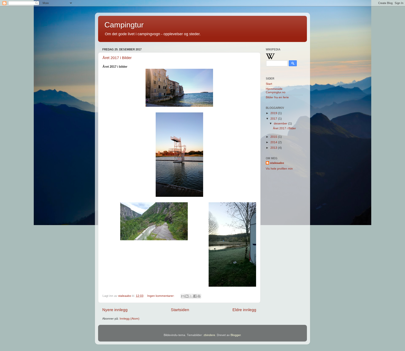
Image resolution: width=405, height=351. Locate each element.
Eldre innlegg (244, 310)
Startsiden (180, 310)
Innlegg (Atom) (129, 318)
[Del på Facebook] (195, 296)
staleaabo (277, 163)
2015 (274, 136)
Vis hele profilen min (279, 168)
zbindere (209, 335)
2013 (274, 147)
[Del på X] (191, 296)
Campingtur (124, 24)
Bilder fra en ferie (277, 97)
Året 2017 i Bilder (117, 58)
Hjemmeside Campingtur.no (275, 90)
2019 (274, 113)
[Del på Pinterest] (199, 296)
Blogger (236, 335)
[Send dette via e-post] (183, 296)
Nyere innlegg (115, 310)
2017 (274, 118)
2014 (274, 142)
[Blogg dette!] (187, 296)
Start (269, 83)
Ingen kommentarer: (161, 295)
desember (281, 123)
